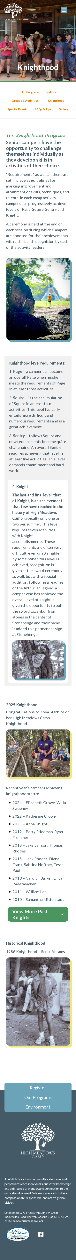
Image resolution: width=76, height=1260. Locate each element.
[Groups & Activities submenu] (40, 101)
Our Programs (38, 1097)
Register (38, 1087)
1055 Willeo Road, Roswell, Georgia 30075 (30, 1216)
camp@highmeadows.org (28, 1220)
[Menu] (64, 10)
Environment (38, 1106)
